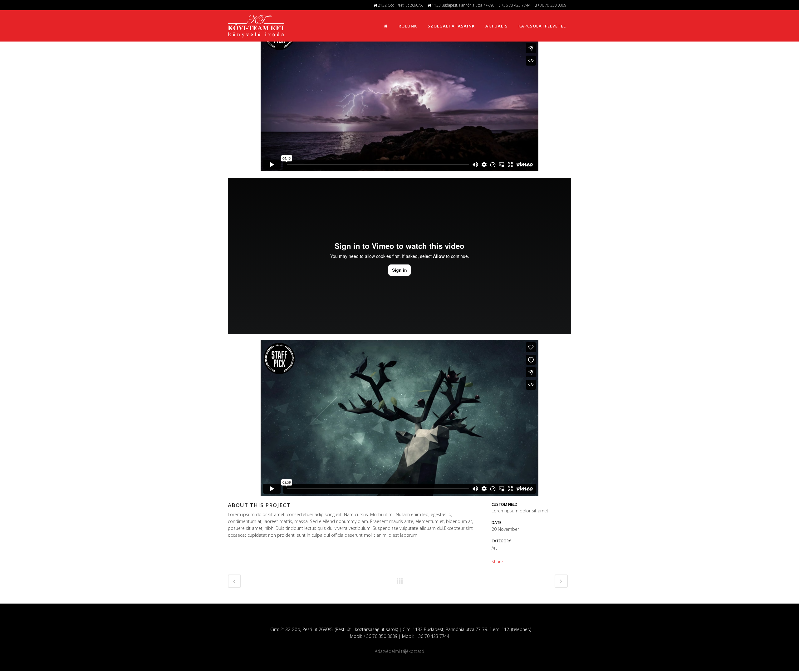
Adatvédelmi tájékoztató (399, 651)
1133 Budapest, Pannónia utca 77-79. (462, 5)
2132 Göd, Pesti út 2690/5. (400, 5)
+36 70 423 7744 (515, 5)
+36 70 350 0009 (551, 5)
